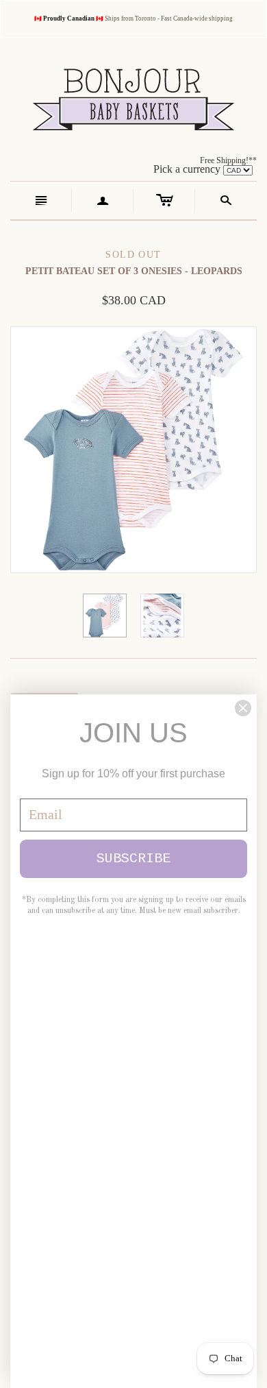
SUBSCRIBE (133, 858)
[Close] (243, 708)
